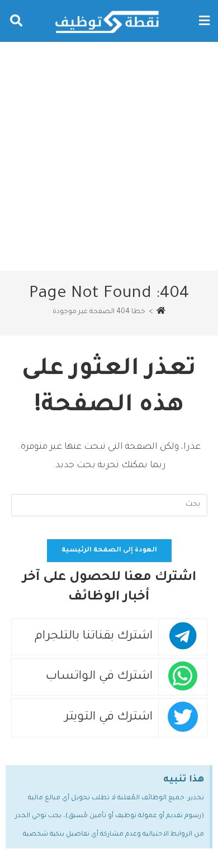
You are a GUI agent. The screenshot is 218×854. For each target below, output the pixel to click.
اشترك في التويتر (109, 717)
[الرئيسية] (161, 312)
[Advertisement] (109, 156)
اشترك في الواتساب (99, 676)
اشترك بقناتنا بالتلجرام (94, 636)
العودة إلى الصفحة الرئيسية (109, 550)
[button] (204, 21)
